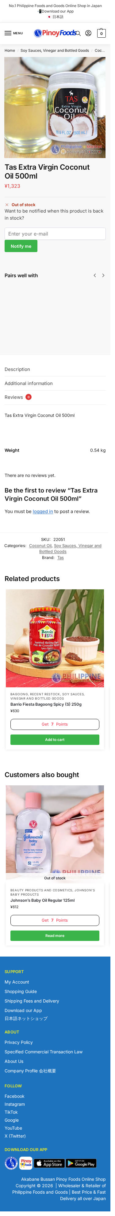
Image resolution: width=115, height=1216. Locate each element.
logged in (43, 511)
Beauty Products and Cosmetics (41, 890)
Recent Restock (45, 694)
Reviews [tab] (17, 397)
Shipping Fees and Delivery (32, 1000)
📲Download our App (55, 11)
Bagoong (19, 694)
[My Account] (88, 33)
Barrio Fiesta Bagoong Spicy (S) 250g (46, 704)
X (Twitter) (15, 1136)
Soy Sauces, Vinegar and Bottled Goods (55, 50)
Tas (60, 557)
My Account (17, 981)
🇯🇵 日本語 (55, 16)
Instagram (15, 1104)
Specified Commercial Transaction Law (43, 1051)
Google (12, 1120)
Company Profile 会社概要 (30, 1070)
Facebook (15, 1096)
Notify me (21, 246)
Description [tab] (17, 369)
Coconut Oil (105, 50)
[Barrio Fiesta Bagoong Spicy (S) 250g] (55, 638)
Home (10, 50)
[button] (101, 33)
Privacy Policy (19, 1042)
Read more (49, 324)
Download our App (23, 1010)
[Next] (103, 275)
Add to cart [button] (54, 739)
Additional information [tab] (29, 383)
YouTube (13, 1128)
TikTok (11, 1112)
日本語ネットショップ (26, 1018)
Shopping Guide (21, 991)
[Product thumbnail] (22, 308)
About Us (14, 1061)
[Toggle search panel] (78, 33)
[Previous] (94, 275)
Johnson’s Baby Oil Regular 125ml (42, 900)
